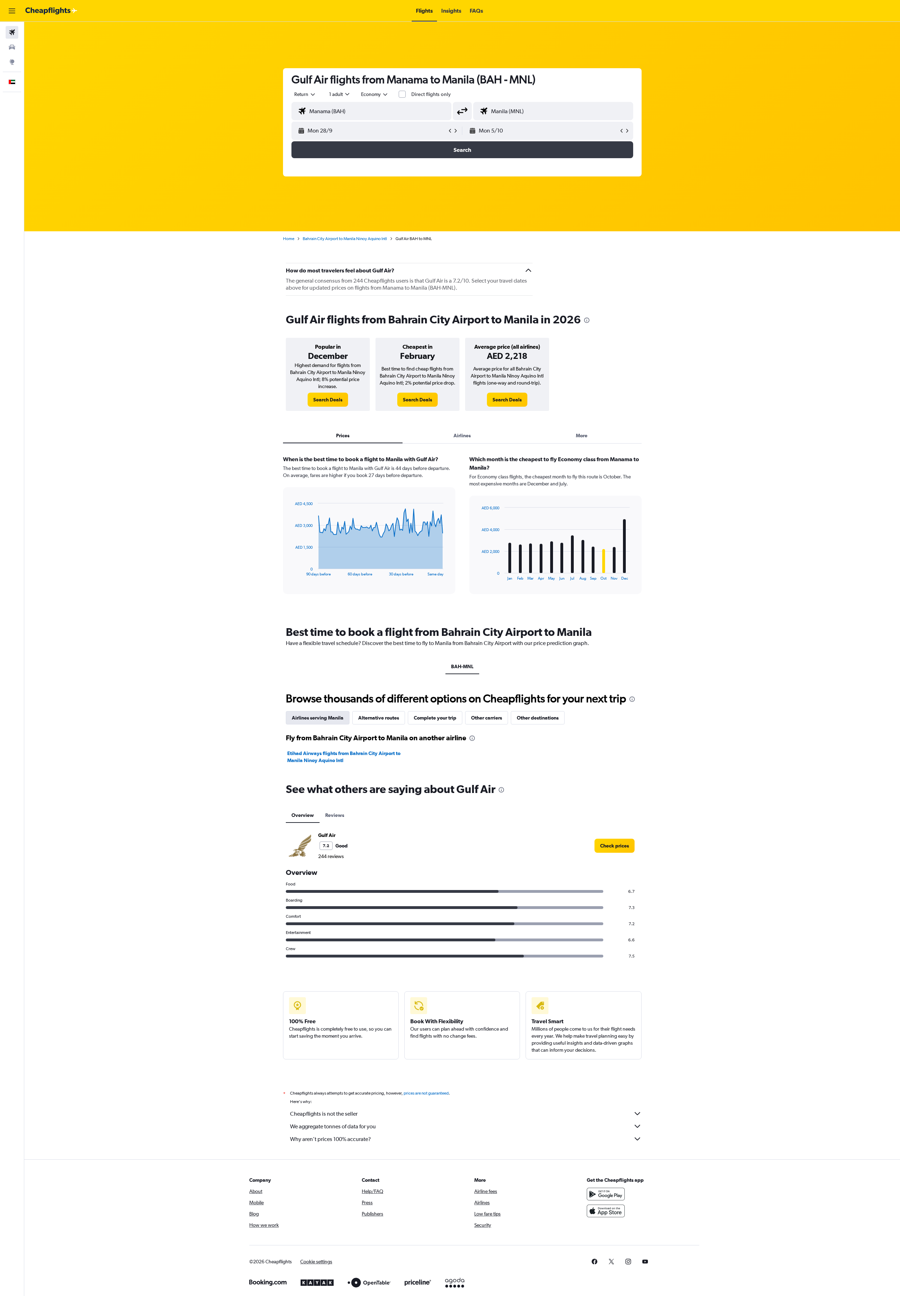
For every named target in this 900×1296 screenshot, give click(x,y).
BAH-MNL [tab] (462, 666)
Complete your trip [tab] (435, 718)
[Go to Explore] (12, 62)
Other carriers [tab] (486, 718)
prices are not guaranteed (426, 1093)
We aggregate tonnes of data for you (333, 1126)
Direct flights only (431, 94)
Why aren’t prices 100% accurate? (330, 1139)
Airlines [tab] (462, 435)
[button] (12, 11)
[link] (328, 400)
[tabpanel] (462, 531)
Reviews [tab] (334, 815)
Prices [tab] (342, 435)
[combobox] (305, 94)
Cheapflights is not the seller (324, 1113)
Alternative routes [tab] (378, 718)
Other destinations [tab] (538, 718)
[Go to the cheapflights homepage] (51, 10)
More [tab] (581, 435)
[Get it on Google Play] (606, 1194)
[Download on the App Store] (606, 1211)
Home (288, 238)
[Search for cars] (12, 47)
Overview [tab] (302, 815)
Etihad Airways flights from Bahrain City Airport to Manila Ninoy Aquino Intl (343, 756)
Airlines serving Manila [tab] (317, 718)
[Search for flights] (12, 32)
